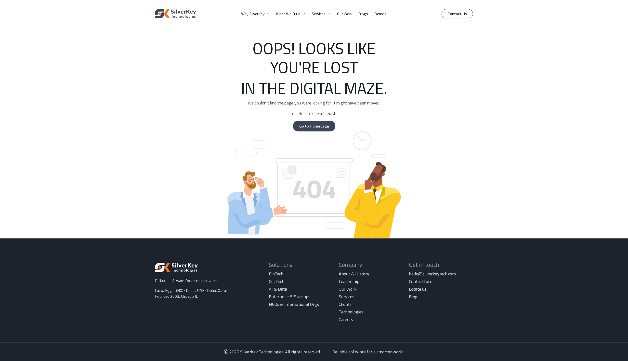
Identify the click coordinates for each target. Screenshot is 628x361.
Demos (380, 13)
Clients (345, 304)
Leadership (349, 281)
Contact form (421, 281)
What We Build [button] (288, 13)
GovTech (276, 281)
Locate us (417, 289)
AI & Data (278, 289)
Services (346, 297)
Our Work (344, 13)
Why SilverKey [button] (253, 13)
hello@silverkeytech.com (432, 274)
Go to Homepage (314, 126)
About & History (354, 274)
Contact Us (457, 13)
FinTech (276, 274)
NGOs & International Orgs (294, 304)
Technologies (351, 312)
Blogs (363, 13)
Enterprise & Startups (289, 297)
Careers (346, 319)
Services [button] (319, 13)
